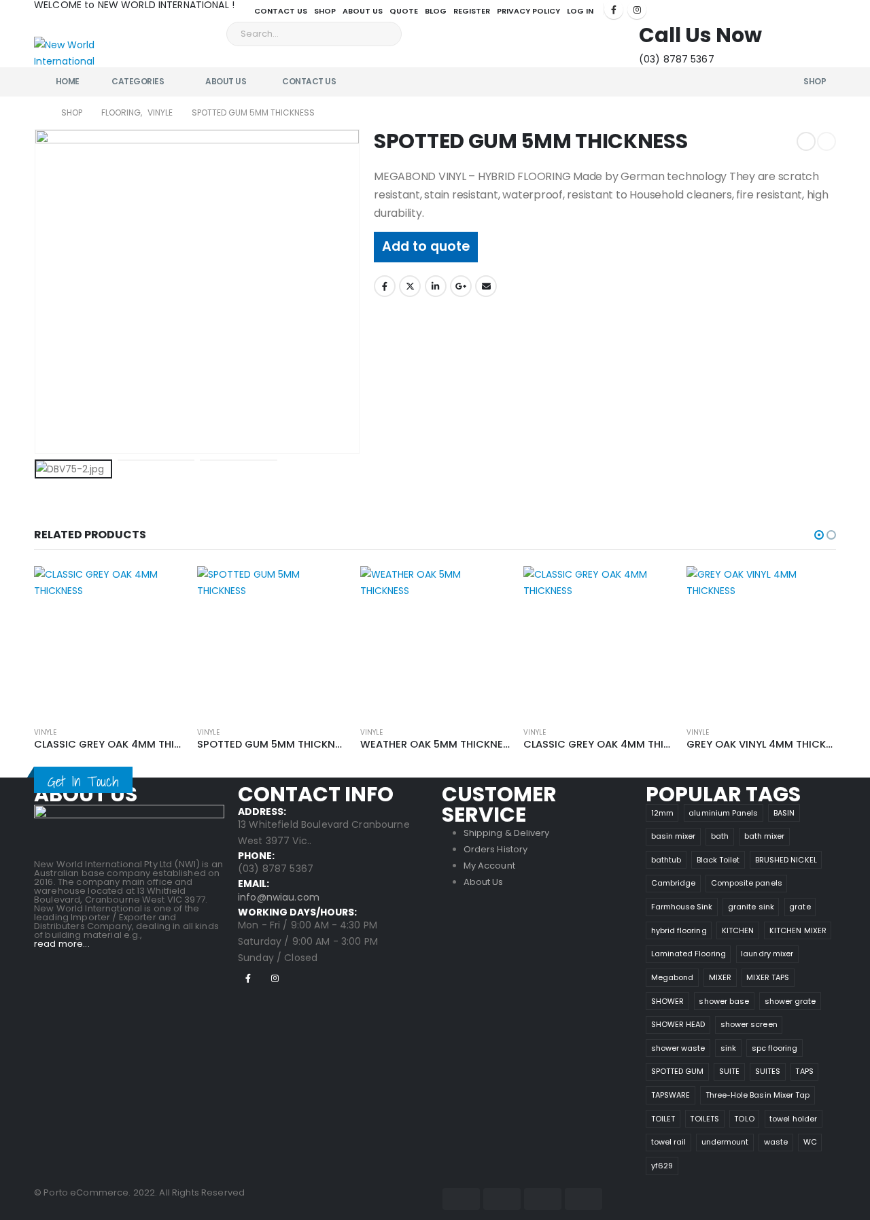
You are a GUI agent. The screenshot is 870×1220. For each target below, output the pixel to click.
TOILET (663, 1118)
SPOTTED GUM (677, 1071)
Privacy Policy (528, 10)
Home (68, 81)
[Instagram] (636, 9)
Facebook (385, 286)
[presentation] (37, 291)
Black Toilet (718, 859)
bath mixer (764, 836)
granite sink (751, 906)
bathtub (666, 859)
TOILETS (704, 1118)
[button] (819, 535)
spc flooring (775, 1048)
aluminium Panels (723, 812)
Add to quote (426, 246)
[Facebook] (613, 9)
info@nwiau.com (278, 897)
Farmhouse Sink (682, 906)
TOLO (744, 1118)
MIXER (720, 977)
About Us (363, 10)
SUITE (729, 1071)
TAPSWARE (671, 1095)
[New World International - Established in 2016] (71, 46)
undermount (725, 1141)
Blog (436, 10)
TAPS (804, 1071)
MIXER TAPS (767, 977)
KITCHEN (738, 930)
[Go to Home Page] (38, 113)
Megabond (672, 977)
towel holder (793, 1118)
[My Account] (782, 30)
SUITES (767, 1071)
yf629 (662, 1165)
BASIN (784, 812)
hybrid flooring (679, 930)
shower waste (678, 1048)
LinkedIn (436, 286)
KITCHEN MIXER (797, 930)
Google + (461, 286)
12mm (662, 812)
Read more (161, 588)
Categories (137, 81)
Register (471, 10)
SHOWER (667, 1001)
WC (810, 1141)
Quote (403, 10)
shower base (724, 1001)
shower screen (749, 1024)
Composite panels (746, 882)
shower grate (790, 1001)
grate (799, 906)
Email (486, 286)
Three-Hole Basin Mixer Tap (758, 1095)
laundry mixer (767, 953)
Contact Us (280, 10)
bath (720, 836)
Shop (325, 10)
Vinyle (45, 732)
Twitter (410, 286)
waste (776, 1141)
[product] (109, 641)
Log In (580, 10)
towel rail (668, 1141)
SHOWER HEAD (678, 1024)
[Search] (382, 34)
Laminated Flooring (688, 953)
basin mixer (673, 836)
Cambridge (673, 882)
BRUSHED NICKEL (786, 859)
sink (728, 1048)
